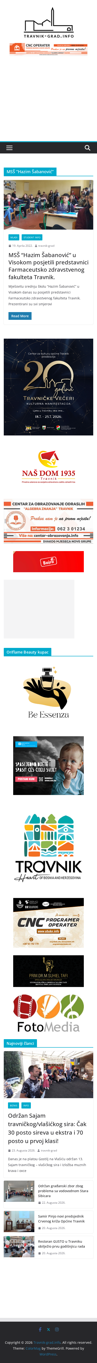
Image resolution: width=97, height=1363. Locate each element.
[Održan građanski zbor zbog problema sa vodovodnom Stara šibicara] (19, 1194)
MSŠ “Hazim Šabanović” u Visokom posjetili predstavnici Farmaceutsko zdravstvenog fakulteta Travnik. (48, 266)
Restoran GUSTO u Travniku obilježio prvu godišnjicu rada (61, 1244)
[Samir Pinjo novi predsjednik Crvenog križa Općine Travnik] (19, 1222)
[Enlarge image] (87, 344)
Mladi (13, 237)
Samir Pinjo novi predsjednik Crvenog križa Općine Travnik (61, 1218)
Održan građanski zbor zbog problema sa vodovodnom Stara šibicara (63, 1191)
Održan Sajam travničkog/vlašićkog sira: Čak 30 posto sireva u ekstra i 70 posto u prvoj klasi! (47, 1128)
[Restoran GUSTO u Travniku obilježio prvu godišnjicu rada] (19, 1247)
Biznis (13, 1105)
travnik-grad (46, 246)
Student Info (32, 237)
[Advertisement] (48, 101)
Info (26, 1105)
